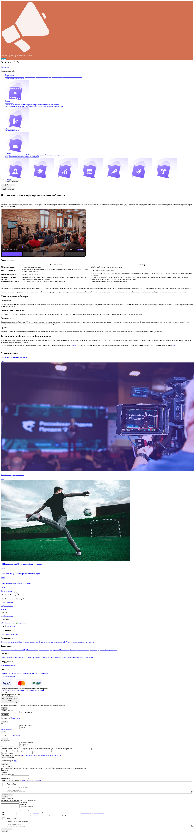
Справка (8, 179)
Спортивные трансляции (21, 157)
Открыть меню (6, 187)
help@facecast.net (7, 623)
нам (74, 345)
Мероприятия (58, 155)
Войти (3, 731)
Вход (7, 181)
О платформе (9, 75)
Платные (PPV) (20, 650)
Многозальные (10, 106)
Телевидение (34, 157)
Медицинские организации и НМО (17, 155)
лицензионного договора (28, 755)
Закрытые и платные (19, 105)
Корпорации (49, 155)
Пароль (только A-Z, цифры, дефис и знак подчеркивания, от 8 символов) (26, 751)
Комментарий (5, 778)
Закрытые (11, 650)
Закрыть (4, 708)
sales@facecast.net (7, 616)
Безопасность (9, 78)
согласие (36, 813)
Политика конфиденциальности (33, 690)
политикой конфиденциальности (92, 813)
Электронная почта (26, 712)
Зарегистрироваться (8, 757)
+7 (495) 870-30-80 (7, 602)
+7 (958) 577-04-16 (7, 606)
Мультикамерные (33, 105)
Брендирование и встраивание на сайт (61, 77)
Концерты (8, 157)
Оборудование (10, 129)
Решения (8, 153)
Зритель (10, 701)
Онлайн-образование (37, 155)
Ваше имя (4, 770)
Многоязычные (44, 105)
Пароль (22, 727)
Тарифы (7, 101)
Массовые (8, 105)
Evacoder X (15, 131)
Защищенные (55, 105)
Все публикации (6, 591)
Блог (18, 634)
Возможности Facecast (8, 673)
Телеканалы (89, 657)
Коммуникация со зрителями (28, 642)
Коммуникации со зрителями (37, 77)
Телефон (23, 745)
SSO (61, 106)
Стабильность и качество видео (16, 77)
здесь (174, 345)
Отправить (5, 714)
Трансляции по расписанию (25, 106)
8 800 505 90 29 (6, 609)
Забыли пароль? (6, 730)
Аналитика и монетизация (75, 642)
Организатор (9, 697)
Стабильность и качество (9, 642)
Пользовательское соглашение (11, 690)
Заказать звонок (7, 829)
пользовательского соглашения (30, 780)
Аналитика (78, 77)
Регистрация (14, 181)
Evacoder (8, 131)
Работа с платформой (24, 673)
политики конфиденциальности (50, 755)
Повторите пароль (7, 753)
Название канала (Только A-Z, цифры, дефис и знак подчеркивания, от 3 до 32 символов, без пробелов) (36, 749)
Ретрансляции (40, 106)
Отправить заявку (7, 794)
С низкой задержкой (52, 106)
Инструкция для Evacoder (40, 673)
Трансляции (9, 103)
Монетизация (19, 78)
